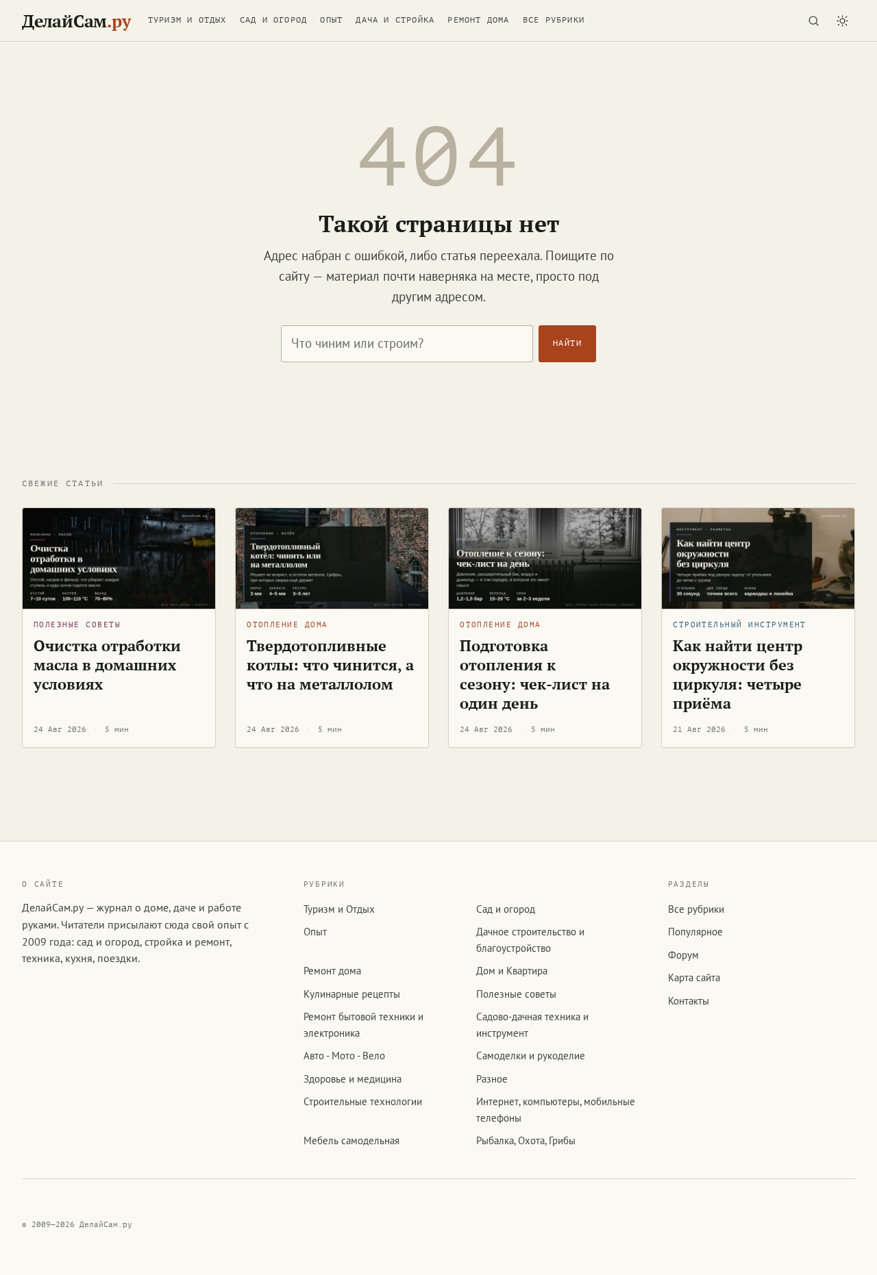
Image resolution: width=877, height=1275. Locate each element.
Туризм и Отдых (187, 20)
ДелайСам (76, 20)
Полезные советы (77, 625)
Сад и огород (273, 20)
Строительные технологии (363, 1101)
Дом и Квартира (511, 970)
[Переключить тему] (842, 21)
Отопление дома (287, 625)
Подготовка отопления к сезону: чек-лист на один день (535, 674)
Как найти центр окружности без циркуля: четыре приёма (737, 674)
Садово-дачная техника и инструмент (532, 1024)
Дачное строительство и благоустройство (530, 939)
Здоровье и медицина (353, 1078)
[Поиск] (813, 21)
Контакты (688, 1000)
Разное (492, 1078)
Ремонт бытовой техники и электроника (363, 1024)
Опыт (331, 20)
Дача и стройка (395, 20)
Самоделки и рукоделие (530, 1055)
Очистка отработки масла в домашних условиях (107, 664)
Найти (567, 343)
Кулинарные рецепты (352, 993)
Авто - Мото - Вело (344, 1055)
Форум (683, 954)
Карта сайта (694, 977)
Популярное (695, 931)
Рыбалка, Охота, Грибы (526, 1140)
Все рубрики (553, 20)
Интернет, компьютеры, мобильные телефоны (555, 1109)
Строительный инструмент (739, 625)
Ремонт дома (478, 20)
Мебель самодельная (351, 1140)
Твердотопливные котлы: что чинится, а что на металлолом (330, 664)
